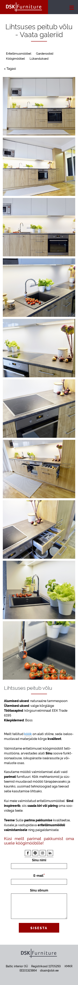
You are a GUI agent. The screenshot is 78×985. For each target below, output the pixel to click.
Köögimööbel (15, 58)
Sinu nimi (39, 860)
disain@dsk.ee (49, 970)
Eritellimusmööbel (18, 53)
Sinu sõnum (39, 890)
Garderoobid (44, 53)
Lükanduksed (39, 58)
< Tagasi (10, 68)
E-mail (38, 875)
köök (28, 733)
